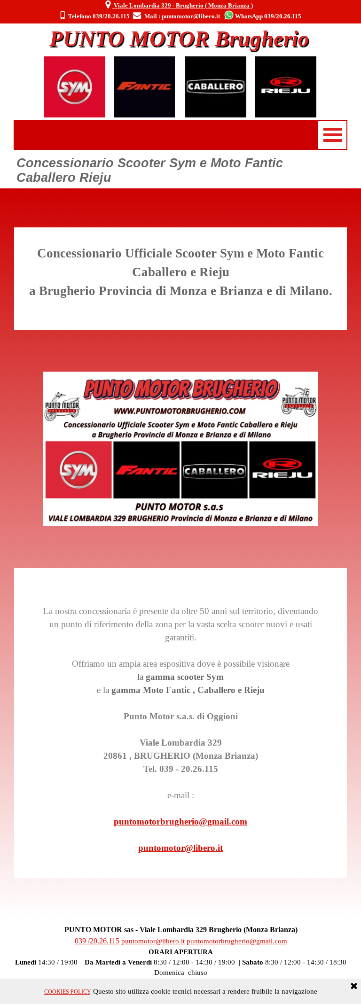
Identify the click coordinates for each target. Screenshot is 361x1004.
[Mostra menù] (332, 135)
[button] (62, 16)
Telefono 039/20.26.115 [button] (99, 16)
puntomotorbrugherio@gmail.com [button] (180, 821)
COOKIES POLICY (67, 991)
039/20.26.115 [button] (282, 16)
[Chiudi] (354, 986)
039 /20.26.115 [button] (97, 941)
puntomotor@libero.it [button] (180, 848)
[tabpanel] (180, 10)
